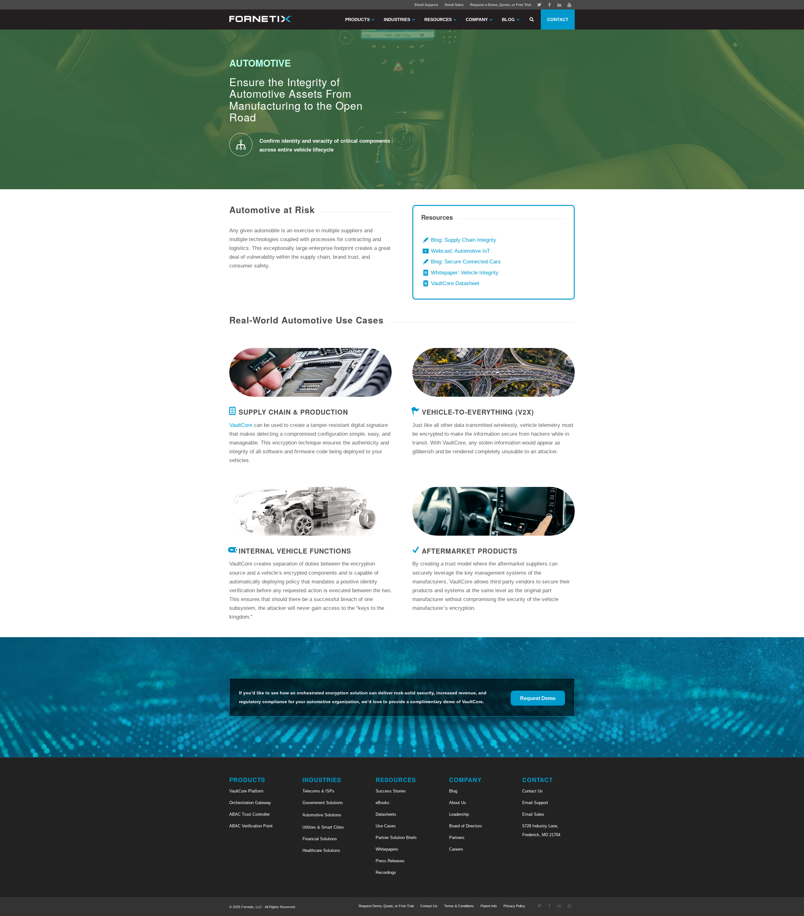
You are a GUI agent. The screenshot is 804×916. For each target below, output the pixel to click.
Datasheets (386, 814)
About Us (457, 802)
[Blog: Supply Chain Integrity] (426, 240)
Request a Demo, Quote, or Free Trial (500, 5)
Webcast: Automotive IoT (460, 251)
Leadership (459, 814)
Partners (456, 837)
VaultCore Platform (246, 791)
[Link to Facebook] (549, 4)
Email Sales (454, 5)
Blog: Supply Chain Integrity (463, 240)
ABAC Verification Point (251, 826)
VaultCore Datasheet (455, 283)
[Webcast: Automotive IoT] (426, 251)
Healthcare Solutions (321, 850)
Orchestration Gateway (250, 802)
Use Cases (386, 826)
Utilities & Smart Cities (323, 827)
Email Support (426, 5)
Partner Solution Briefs (396, 837)
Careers (456, 849)
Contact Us (532, 791)
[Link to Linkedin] (559, 4)
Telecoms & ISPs (318, 791)
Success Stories (391, 791)
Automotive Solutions (321, 815)
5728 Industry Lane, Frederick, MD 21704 (541, 830)
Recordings (386, 872)
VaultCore (240, 425)
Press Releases (390, 860)
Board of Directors (465, 826)
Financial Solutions (319, 838)
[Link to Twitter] (539, 4)
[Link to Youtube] (569, 4)
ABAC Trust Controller (249, 814)
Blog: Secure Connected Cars (466, 262)
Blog (453, 791)
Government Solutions (322, 802)
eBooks (382, 802)
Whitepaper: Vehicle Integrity (464, 273)
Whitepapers (387, 849)
